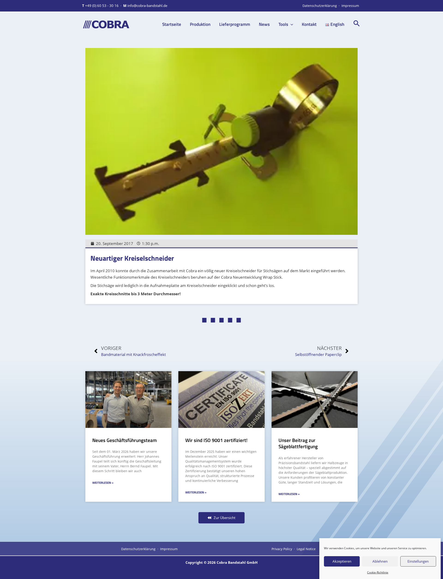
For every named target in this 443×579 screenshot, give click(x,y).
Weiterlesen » (103, 482)
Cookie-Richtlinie (377, 572)
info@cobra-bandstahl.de (147, 5)
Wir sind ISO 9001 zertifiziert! (216, 440)
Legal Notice (306, 549)
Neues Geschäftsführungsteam (124, 440)
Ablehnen (380, 561)
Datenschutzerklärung (319, 5)
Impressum (350, 5)
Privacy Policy (282, 549)
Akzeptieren (341, 561)
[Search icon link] (356, 24)
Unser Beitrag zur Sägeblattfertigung (298, 443)
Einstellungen (418, 561)
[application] (290, 24)
